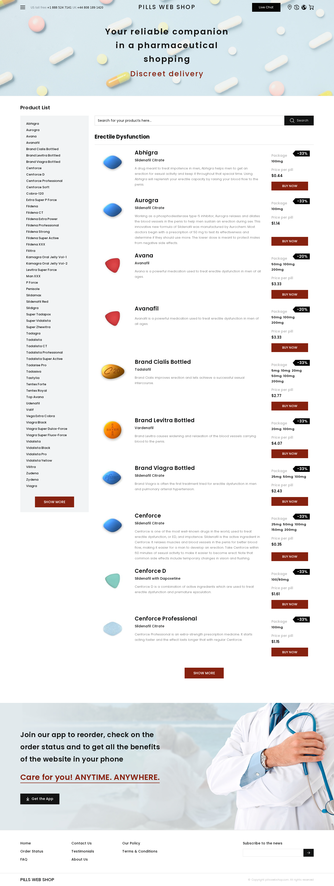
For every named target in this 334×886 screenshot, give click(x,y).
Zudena (32, 473)
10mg (286, 370)
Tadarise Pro (36, 365)
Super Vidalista (38, 320)
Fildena (32, 206)
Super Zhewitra (38, 327)
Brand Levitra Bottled (43, 155)
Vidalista (33, 441)
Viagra (31, 486)
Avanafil (33, 142)
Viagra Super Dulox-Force (46, 428)
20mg (297, 370)
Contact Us (81, 843)
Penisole (33, 289)
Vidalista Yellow (39, 460)
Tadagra (33, 333)
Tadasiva (33, 371)
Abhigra (32, 123)
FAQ (23, 859)
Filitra (30, 250)
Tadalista (34, 339)
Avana (31, 136)
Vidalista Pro (36, 454)
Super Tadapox (38, 314)
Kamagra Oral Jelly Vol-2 (46, 263)
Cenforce (34, 168)
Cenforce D (35, 174)
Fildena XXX (35, 244)
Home (25, 843)
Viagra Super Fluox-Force (46, 435)
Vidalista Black (38, 447)
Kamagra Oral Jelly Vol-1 (46, 257)
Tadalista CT (36, 346)
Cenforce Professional (44, 180)
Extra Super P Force (41, 200)
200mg (277, 269)
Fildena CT (34, 212)
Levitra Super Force (41, 269)
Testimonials (82, 851)
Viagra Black (36, 422)
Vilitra (31, 467)
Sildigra (32, 308)
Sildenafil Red (37, 301)
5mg (275, 370)
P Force (32, 282)
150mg (277, 529)
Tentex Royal (36, 390)
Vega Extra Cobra (40, 416)
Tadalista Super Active (44, 358)
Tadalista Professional (44, 352)
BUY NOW (289, 186)
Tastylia (32, 378)
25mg (276, 476)
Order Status (31, 851)
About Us (79, 859)
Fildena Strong (38, 231)
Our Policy (131, 843)
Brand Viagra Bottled (43, 161)
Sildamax (33, 295)
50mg (276, 264)
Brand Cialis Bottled (42, 149)
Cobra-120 (35, 193)
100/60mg (280, 579)
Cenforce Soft (37, 187)
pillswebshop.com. (276, 880)
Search (302, 120)
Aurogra (32, 130)
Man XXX (33, 276)
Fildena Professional (42, 225)
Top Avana (35, 397)
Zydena (32, 479)
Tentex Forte (36, 384)
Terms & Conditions (139, 851)
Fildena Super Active (42, 238)
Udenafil (33, 403)
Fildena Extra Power (41, 219)
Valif (30, 409)
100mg (277, 161)
